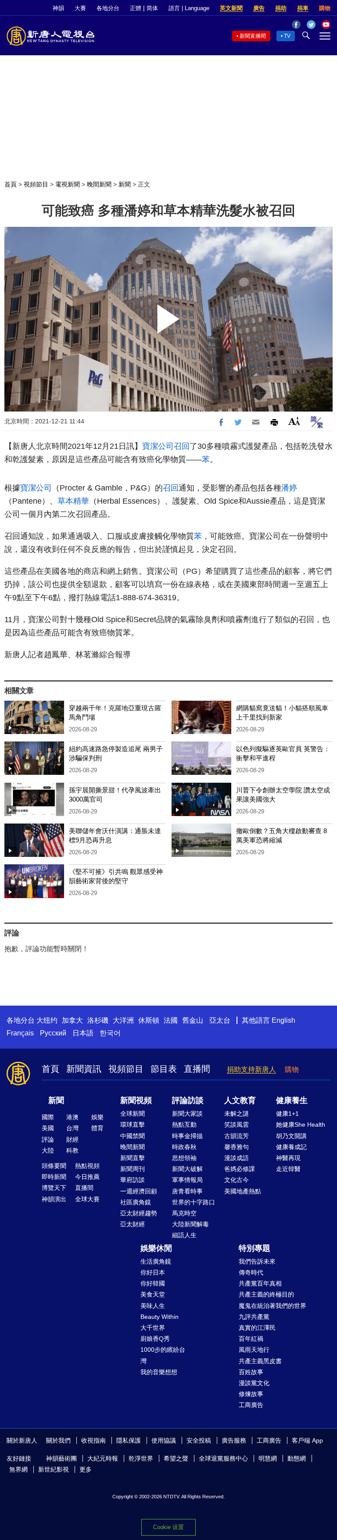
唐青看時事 (187, 1191)
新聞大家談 (187, 1113)
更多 (85, 1469)
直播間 (197, 1069)
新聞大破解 (187, 1168)
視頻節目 (36, 184)
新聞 (124, 184)
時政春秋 (184, 1146)
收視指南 (93, 1440)
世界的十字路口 (193, 1202)
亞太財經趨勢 (138, 1213)
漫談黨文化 (254, 1382)
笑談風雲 (236, 1124)
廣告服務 (234, 1440)
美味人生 (152, 1305)
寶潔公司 (158, 446)
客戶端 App (307, 1440)
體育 (97, 1128)
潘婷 (289, 487)
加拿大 (72, 1020)
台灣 (72, 1128)
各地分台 (108, 8)
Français (20, 1033)
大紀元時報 (102, 1458)
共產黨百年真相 (260, 1283)
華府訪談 (132, 1179)
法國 (171, 1020)
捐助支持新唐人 (251, 1069)
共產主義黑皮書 (260, 1361)
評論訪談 (188, 1100)
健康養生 (292, 1100)
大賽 (80, 8)
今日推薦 (87, 1176)
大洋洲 (123, 1020)
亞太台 (219, 1020)
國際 (48, 1117)
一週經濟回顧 (138, 1191)
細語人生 (184, 1235)
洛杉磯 (97, 1020)
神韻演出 (54, 1199)
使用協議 (163, 1440)
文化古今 (236, 1179)
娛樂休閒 (156, 1248)
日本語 (82, 1033)
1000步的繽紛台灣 (162, 1355)
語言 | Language (188, 8)
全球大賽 (87, 1199)
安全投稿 (198, 1440)
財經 (72, 1139)
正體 (135, 8)
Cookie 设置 (168, 1527)
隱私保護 (128, 1440)
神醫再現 (288, 1157)
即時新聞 (54, 1176)
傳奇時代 (251, 1272)
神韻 (58, 8)
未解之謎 (236, 1113)
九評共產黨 (254, 1316)
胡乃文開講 (291, 1135)
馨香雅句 (236, 1146)
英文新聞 (231, 8)
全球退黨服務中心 (223, 1458)
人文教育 (240, 1100)
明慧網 (267, 1458)
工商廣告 (251, 1404)
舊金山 (192, 1020)
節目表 (164, 1069)
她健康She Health (300, 1124)
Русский (53, 1033)
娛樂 (97, 1117)
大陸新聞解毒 (190, 1224)
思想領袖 (184, 1157)
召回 (182, 446)
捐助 (281, 8)
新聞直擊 (132, 1157)
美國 (48, 1128)
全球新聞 (132, 1113)
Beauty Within (159, 1316)
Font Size (294, 421)
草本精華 (73, 501)
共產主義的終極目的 (266, 1294)
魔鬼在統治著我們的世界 (272, 1305)
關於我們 (58, 1440)
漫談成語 (236, 1157)
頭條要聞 (54, 1165)
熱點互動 (184, 1124)
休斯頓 (148, 1020)
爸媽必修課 (239, 1168)
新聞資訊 (83, 1069)
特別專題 (254, 1248)
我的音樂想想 (158, 1371)
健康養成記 (291, 1146)
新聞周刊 (132, 1168)
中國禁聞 (132, 1135)
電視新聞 (67, 184)
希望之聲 (176, 1458)
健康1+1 (287, 1113)
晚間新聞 (99, 184)
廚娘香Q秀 (155, 1338)
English (283, 1020)
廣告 (259, 8)
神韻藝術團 (61, 1458)
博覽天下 (54, 1187)
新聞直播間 (253, 36)
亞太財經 (132, 1224)
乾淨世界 (141, 1458)
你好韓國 (152, 1283)
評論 (48, 1139)
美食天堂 (152, 1294)
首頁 (10, 184)
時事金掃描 (187, 1135)
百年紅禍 (251, 1338)
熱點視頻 (87, 1165)
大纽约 (46, 1020)
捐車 (302, 8)
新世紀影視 (53, 1469)
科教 (72, 1150)
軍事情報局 (187, 1179)
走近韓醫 (288, 1168)
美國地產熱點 (242, 1191)
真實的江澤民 (257, 1327)
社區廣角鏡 (135, 1202)
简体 (152, 8)
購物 (324, 8)
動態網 (296, 1458)
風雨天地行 (254, 1349)
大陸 (48, 1150)
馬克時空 (184, 1213)
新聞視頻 (136, 1100)
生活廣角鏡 (155, 1261)
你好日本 (152, 1272)
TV (287, 36)
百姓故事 (251, 1371)
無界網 (18, 1469)
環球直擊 (132, 1124)
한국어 (110, 1033)
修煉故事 (251, 1393)
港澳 (72, 1117)
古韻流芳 (236, 1135)
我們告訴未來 (257, 1261)
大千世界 (152, 1327)
